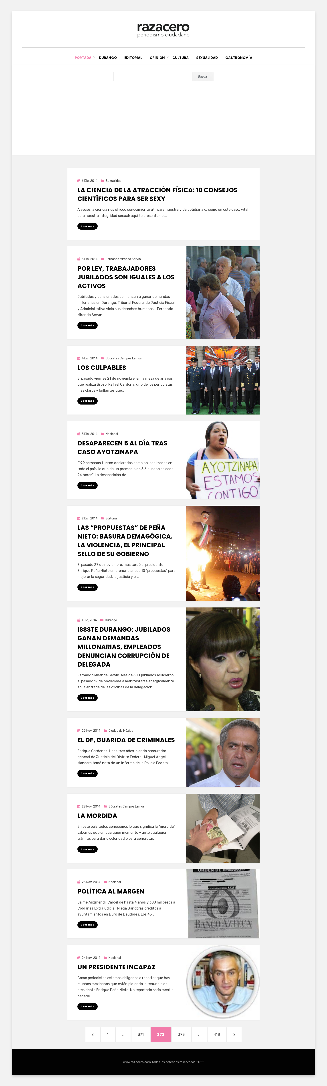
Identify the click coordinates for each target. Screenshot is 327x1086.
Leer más (87, 226)
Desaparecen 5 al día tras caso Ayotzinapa (122, 447)
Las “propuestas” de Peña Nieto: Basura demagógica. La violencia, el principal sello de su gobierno (125, 540)
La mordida (97, 815)
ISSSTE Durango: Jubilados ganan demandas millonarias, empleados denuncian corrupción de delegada (123, 647)
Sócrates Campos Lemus (124, 358)
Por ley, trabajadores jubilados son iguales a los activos (126, 277)
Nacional (112, 434)
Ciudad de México (121, 731)
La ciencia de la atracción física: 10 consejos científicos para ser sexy (157, 194)
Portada (83, 57)
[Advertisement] (163, 115)
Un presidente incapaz (116, 967)
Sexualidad (207, 57)
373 (184, 1034)
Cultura (180, 57)
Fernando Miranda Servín (123, 259)
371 (143, 1034)
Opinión (157, 57)
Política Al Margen (110, 891)
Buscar (203, 76)
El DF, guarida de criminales (126, 740)
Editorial (133, 57)
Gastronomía (238, 57)
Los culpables (101, 367)
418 (220, 1034)
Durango (108, 57)
